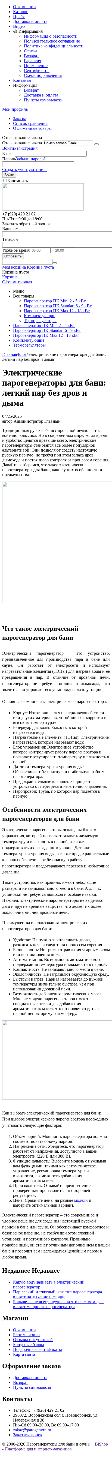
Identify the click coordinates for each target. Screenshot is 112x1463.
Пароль (9, 159)
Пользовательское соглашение (52, 41)
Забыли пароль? (30, 159)
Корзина (10, 277)
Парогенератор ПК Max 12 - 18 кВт (57, 310)
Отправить (13, 256)
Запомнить (18, 180)
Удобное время (16, 250)
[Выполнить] (96, 144)
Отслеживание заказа (22, 142)
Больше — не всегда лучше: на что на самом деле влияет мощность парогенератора (58, 1304)
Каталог (20, 11)
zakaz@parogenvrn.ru (32, 1430)
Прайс (19, 16)
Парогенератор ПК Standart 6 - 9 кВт (58, 306)
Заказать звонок (27, 1434)
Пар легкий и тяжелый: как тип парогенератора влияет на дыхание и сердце (57, 1294)
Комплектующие (39, 315)
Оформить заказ (17, 282)
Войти (8, 148)
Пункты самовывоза (43, 100)
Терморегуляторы (40, 320)
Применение (36, 65)
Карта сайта (24, 1354)
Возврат (31, 55)
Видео (19, 26)
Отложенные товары (32, 128)
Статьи (30, 51)
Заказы (19, 118)
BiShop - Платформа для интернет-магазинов (55, 1446)
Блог (22, 354)
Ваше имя (11, 228)
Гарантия (32, 60)
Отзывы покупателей (33, 1339)
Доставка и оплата (30, 21)
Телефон (10, 239)
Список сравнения (30, 123)
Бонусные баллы (28, 1344)
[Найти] (54, 263)
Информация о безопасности (50, 36)
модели (81, 1200)
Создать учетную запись (24, 169)
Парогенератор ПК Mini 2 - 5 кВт (55, 301)
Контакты (22, 80)
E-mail (8, 153)
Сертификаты (36, 70)
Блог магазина (26, 1334)
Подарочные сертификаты (37, 1349)
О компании (24, 6)
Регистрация (26, 148)
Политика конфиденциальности (53, 46)
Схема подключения (43, 75)
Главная (9, 354)
